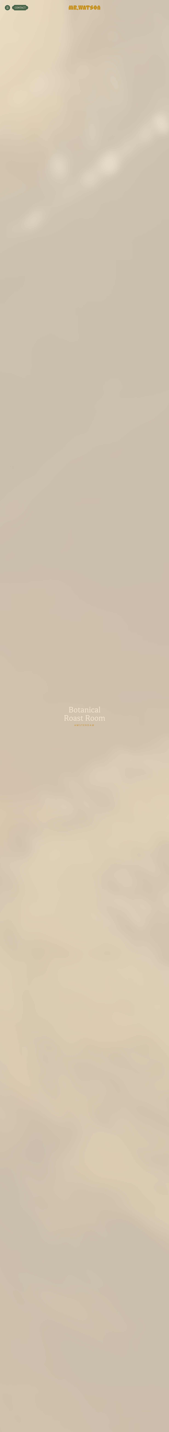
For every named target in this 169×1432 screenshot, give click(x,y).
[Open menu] (7, 8)
